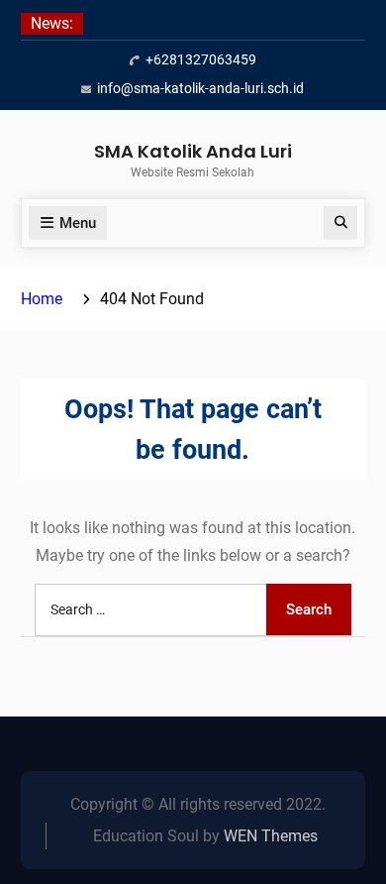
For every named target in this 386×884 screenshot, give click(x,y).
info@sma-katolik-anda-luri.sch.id (200, 88)
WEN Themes (271, 836)
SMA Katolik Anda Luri (193, 151)
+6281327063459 (200, 59)
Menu (77, 223)
